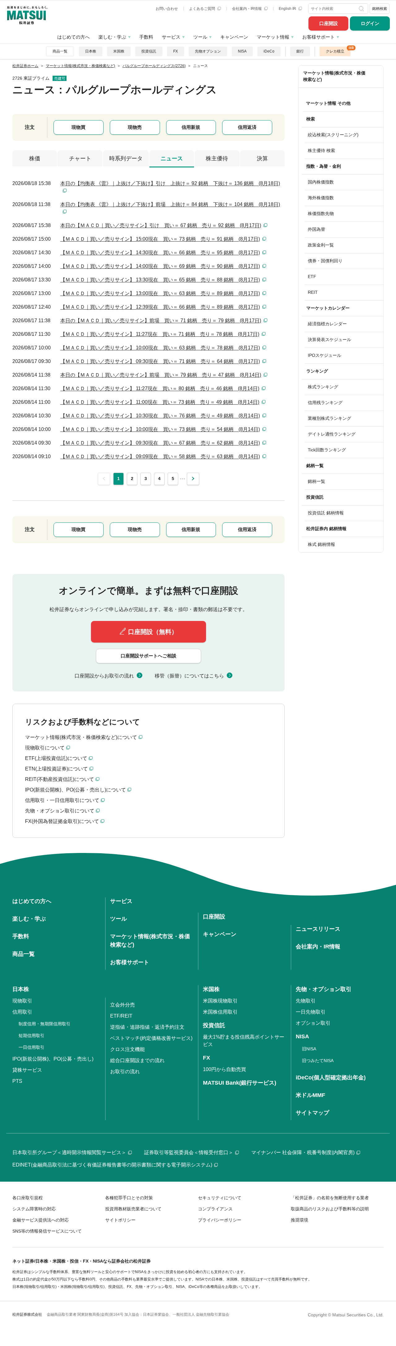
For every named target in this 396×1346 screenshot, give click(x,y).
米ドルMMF (310, 1095)
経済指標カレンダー (327, 323)
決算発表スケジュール (329, 339)
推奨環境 (299, 1219)
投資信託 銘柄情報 (326, 512)
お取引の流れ (125, 1071)
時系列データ (126, 158)
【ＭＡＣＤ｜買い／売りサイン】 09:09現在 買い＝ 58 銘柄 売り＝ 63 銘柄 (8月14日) (160, 456)
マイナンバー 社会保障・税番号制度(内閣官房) (303, 1152)
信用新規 (191, 127)
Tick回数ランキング (327, 449)
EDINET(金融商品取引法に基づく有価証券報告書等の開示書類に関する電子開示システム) (112, 1164)
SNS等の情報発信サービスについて (47, 1231)
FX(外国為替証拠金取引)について (62, 821)
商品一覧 (60, 51)
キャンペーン (234, 37)
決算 (262, 158)
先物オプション (208, 51)
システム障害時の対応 (34, 1208)
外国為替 (316, 229)
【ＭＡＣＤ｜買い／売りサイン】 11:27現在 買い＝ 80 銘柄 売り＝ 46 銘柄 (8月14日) (159, 388)
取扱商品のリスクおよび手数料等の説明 (330, 1208)
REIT (313, 292)
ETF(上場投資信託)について (56, 758)
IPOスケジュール (324, 355)
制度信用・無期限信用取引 (45, 1023)
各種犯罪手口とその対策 (129, 1197)
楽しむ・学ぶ (112, 37)
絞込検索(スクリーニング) (333, 134)
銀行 (300, 51)
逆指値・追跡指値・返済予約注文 (147, 1027)
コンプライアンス (215, 1208)
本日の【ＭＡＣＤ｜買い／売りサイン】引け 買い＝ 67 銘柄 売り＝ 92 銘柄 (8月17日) (160, 225)
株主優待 (217, 158)
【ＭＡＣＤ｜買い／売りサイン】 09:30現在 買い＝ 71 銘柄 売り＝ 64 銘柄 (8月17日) (160, 361)
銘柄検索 (379, 8)
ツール (200, 37)
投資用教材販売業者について (133, 1208)
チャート (80, 158)
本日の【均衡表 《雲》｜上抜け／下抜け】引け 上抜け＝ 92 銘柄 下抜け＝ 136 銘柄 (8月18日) (170, 183)
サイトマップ (312, 1113)
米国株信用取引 (220, 1012)
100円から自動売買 (224, 1069)
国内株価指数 (321, 181)
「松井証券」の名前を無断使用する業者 (330, 1197)
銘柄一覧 (316, 481)
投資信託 (148, 51)
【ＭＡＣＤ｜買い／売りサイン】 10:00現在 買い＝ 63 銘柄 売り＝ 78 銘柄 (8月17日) (160, 347)
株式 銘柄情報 (321, 544)
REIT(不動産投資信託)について (59, 779)
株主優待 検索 (321, 150)
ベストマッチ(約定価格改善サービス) (151, 1038)
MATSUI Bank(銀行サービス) (239, 1083)
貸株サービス (27, 1070)
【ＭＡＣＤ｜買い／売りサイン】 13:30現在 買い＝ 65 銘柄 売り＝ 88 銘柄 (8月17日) (160, 279)
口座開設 (328, 23)
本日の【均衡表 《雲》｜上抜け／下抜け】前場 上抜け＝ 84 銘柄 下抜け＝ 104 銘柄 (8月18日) (170, 204)
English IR (288, 8)
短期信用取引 (32, 1035)
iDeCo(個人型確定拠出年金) (331, 1077)
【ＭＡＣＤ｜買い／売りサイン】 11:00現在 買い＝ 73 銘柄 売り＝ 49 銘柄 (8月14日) (159, 402)
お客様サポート (318, 37)
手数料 (146, 37)
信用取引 (22, 1012)
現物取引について (45, 747)
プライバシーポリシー (219, 1219)
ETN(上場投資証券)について (56, 768)
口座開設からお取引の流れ (104, 675)
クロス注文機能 (127, 1049)
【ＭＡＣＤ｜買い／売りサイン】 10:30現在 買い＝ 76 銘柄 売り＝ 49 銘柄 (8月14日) (160, 415)
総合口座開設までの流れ (137, 1060)
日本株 (90, 51)
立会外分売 (122, 1004)
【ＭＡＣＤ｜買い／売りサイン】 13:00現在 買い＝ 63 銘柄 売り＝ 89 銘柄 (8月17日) (160, 293)
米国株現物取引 (220, 1000)
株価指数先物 (321, 213)
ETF (312, 276)
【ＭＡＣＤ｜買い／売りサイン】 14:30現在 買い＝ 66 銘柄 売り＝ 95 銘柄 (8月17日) (160, 252)
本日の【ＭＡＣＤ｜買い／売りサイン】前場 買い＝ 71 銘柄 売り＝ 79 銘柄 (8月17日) (160, 320)
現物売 (135, 127)
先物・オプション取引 (323, 989)
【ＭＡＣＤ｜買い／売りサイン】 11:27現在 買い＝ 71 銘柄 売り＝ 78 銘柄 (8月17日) (159, 334)
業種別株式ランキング (329, 418)
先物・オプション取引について (59, 810)
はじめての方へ (73, 37)
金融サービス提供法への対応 (40, 1219)
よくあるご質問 (202, 8)
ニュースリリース (318, 929)
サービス (171, 37)
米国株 (118, 51)
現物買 (78, 127)
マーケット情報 (273, 37)
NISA (242, 51)
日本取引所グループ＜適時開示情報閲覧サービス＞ (69, 1152)
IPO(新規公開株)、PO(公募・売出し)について (75, 789)
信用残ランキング (325, 402)
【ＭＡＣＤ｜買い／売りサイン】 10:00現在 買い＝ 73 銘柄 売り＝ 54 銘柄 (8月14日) (160, 429)
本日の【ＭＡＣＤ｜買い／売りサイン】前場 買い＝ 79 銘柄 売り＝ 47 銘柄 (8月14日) (160, 375)
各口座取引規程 (27, 1197)
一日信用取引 (32, 1047)
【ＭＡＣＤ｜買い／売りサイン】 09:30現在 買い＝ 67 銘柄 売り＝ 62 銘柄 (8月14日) (160, 442)
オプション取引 (313, 1023)
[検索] (362, 9)
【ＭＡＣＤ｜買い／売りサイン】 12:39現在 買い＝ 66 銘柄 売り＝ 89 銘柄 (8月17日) (160, 307)
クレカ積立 (335, 51)
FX (175, 51)
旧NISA (309, 1048)
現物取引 (22, 1000)
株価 (34, 158)
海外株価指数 (321, 197)
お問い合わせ (167, 8)
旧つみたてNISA (318, 1060)
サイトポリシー (120, 1219)
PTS (17, 1081)
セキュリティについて (219, 1197)
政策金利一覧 (321, 245)
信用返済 (247, 127)
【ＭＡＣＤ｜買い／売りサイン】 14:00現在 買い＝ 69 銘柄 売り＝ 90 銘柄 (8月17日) (160, 266)
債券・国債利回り (325, 260)
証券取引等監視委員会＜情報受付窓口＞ (188, 1152)
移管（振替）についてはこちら (189, 675)
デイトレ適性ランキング (331, 434)
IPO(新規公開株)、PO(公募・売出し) (52, 1058)
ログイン (370, 23)
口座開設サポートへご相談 (148, 655)
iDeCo (269, 51)
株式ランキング (323, 386)
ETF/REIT (121, 1016)
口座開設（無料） (153, 631)
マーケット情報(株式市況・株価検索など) (334, 76)
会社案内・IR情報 (247, 8)
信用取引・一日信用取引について (62, 800)
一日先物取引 (310, 1012)
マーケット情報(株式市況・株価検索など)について (81, 737)
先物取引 (306, 1000)
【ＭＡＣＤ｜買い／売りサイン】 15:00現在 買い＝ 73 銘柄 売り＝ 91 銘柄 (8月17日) (160, 239)
